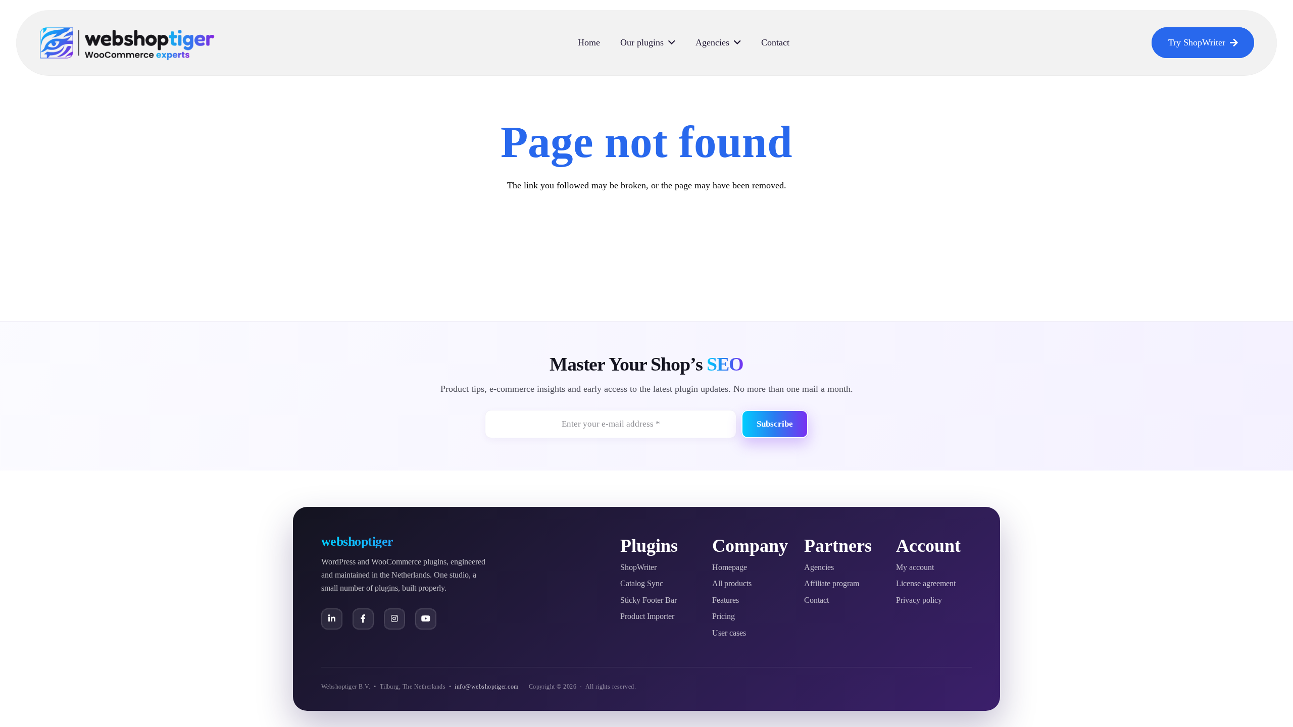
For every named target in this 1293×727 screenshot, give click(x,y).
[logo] (127, 43)
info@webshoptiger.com (486, 686)
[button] (671, 42)
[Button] (331, 619)
